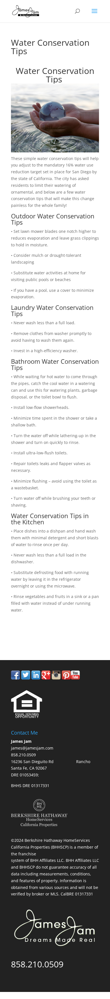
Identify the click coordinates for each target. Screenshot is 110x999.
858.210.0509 (37, 636)
